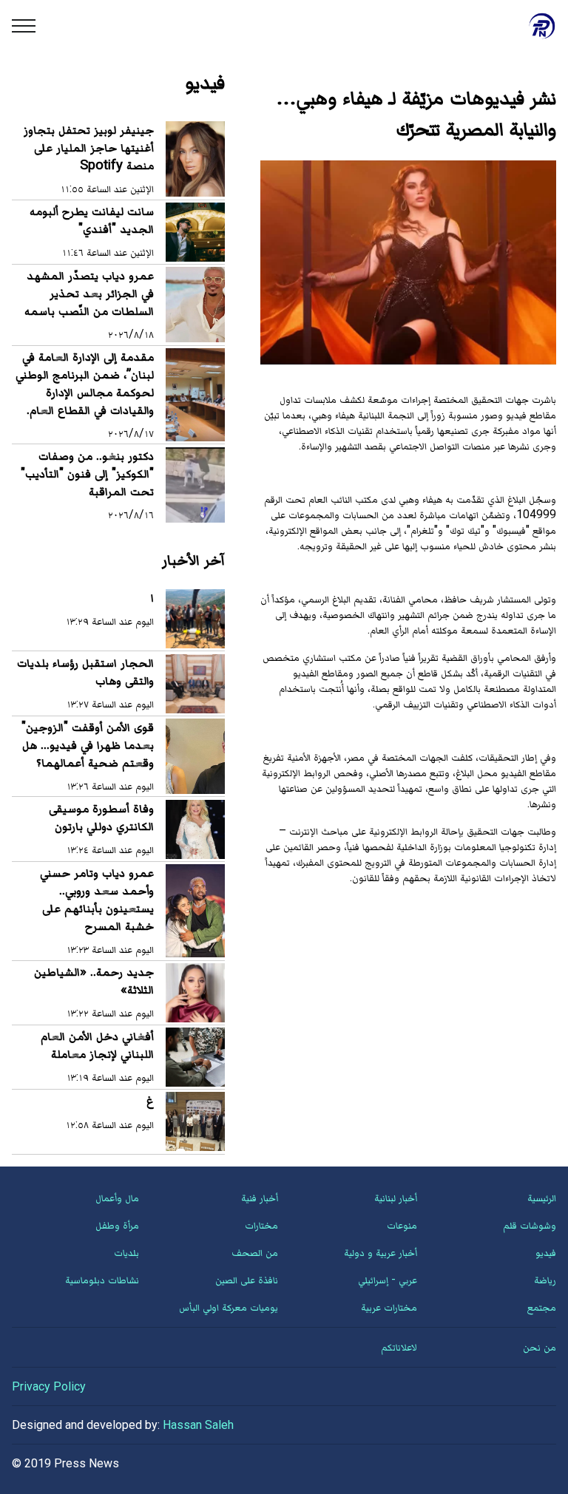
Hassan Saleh (198, 1425)
